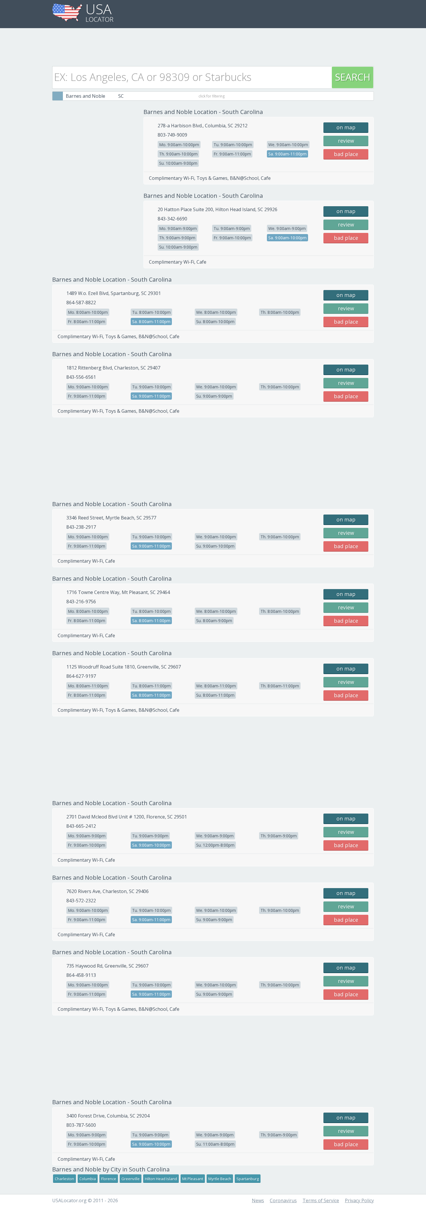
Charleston (64, 1178)
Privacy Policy (359, 1200)
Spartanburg (247, 1178)
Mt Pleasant (192, 1178)
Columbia (87, 1178)
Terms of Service (321, 1200)
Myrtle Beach (219, 1178)
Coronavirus (283, 1200)
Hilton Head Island (161, 1178)
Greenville (130, 1178)
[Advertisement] (213, 45)
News (258, 1200)
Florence (108, 1178)
